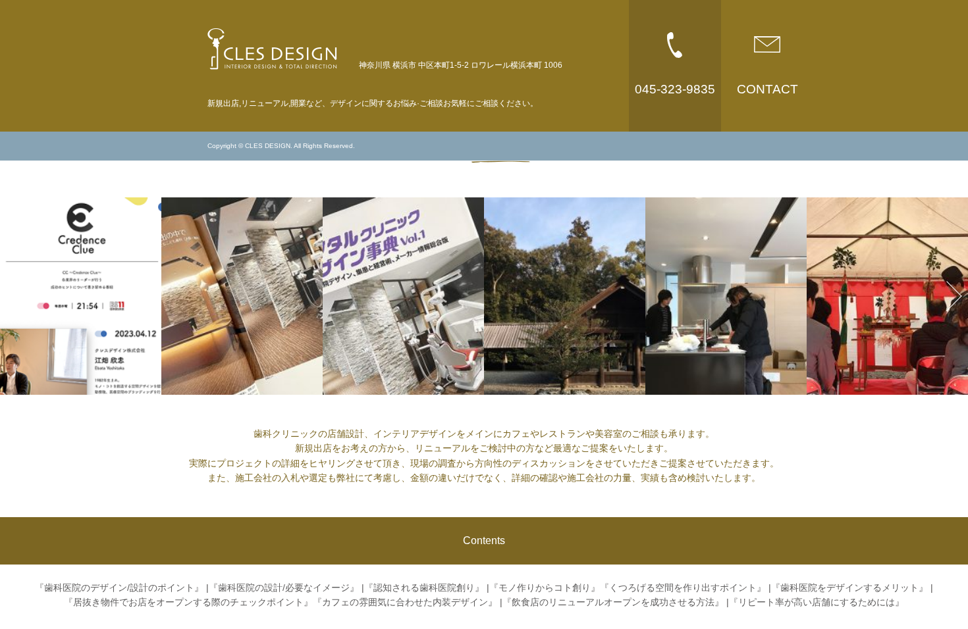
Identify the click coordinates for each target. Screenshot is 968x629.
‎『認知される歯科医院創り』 (424, 587)
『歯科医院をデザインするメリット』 (849, 587)
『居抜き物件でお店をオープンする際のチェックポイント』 (188, 602)
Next (946, 296)
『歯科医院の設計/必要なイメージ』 (284, 587)
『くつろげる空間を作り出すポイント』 (683, 587)
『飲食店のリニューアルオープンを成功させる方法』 (613, 602)
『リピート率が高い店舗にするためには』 (816, 602)
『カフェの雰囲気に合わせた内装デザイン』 (405, 602)
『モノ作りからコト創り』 (544, 587)
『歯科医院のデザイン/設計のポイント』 (119, 587)
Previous (21, 296)
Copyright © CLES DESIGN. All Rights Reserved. (281, 145)
